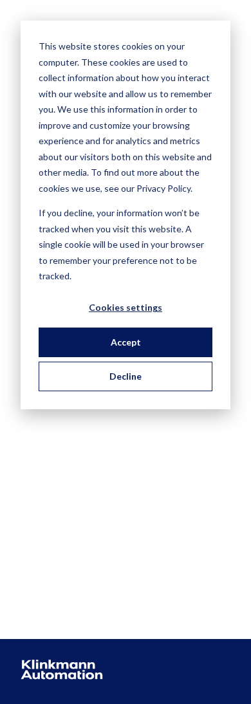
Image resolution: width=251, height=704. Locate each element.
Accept (126, 342)
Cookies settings (125, 307)
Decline (125, 376)
